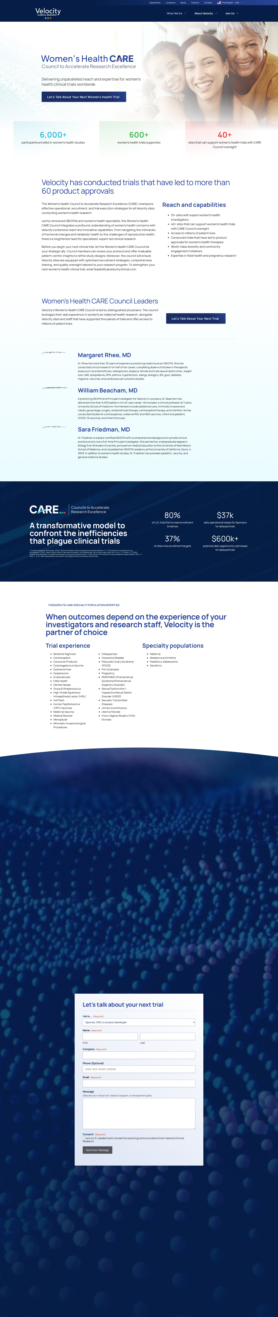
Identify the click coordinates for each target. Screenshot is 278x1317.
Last (142, 1042)
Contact (208, 2)
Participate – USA (230, 2)
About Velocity (204, 13)
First (85, 1042)
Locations (170, 2)
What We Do (174, 13)
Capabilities (155, 2)
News (183, 2)
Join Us (230, 13)
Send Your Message (97, 1150)
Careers (195, 2)
